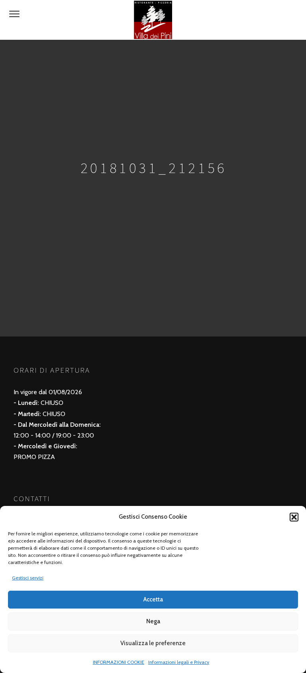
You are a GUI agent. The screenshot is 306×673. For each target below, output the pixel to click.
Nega (153, 621)
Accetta (153, 599)
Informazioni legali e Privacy (178, 662)
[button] (294, 517)
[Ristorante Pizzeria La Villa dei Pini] (153, 20)
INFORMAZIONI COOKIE (118, 662)
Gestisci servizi (27, 578)
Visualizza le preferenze (153, 643)
